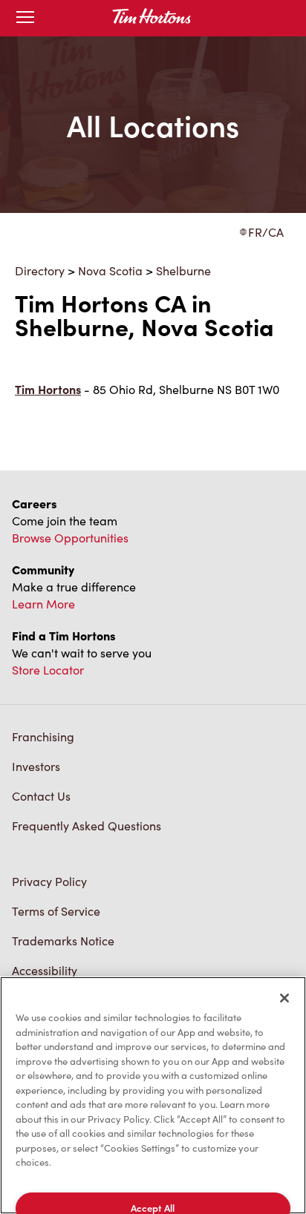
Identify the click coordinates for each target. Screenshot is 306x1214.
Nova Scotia (110, 270)
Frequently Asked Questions (86, 825)
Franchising (43, 736)
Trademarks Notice (63, 940)
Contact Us (41, 796)
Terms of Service (56, 911)
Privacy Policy (49, 881)
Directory (40, 270)
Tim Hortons (48, 389)
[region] (153, 1095)
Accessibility (44, 970)
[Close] (284, 998)
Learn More (43, 603)
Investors (36, 766)
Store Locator (48, 669)
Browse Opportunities (70, 537)
